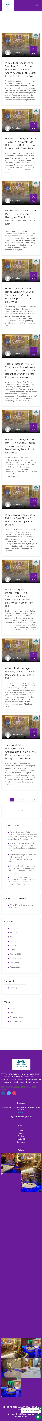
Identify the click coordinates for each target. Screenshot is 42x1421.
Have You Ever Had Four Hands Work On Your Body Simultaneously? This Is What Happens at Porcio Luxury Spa (19, 295)
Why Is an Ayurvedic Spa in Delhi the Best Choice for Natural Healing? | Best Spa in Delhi (20, 520)
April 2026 (13, 945)
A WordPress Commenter (20, 905)
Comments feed (16, 1017)
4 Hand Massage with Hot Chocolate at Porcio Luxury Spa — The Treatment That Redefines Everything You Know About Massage (20, 370)
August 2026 (15, 928)
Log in (12, 1008)
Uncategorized (16, 988)
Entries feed (14, 1013)
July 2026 (13, 933)
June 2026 (14, 937)
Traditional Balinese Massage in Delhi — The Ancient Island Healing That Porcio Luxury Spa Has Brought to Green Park (20, 752)
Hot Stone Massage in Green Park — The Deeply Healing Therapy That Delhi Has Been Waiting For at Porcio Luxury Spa (21, 446)
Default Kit (12, 907)
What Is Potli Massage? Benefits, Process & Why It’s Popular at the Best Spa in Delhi (20, 673)
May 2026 (13, 941)
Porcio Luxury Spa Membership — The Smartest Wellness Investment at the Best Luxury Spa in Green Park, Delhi (19, 597)
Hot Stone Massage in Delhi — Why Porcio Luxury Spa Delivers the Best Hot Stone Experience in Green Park (20, 143)
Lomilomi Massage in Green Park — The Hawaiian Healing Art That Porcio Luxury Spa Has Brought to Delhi (20, 217)
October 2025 (15, 958)
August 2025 (15, 967)
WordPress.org (16, 1021)
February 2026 (15, 954)
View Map (20, 1112)
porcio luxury (17, 53)
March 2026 (14, 950)
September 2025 (16, 963)
